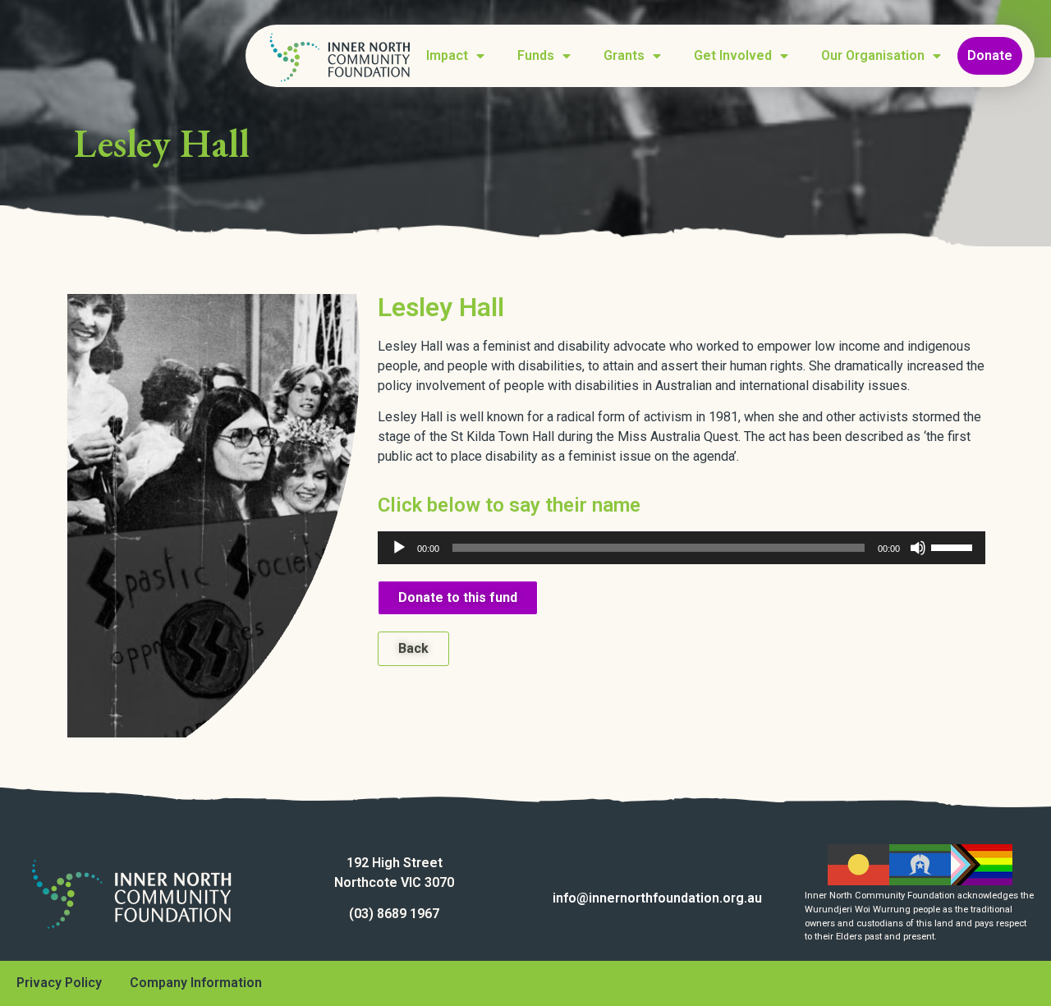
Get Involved (733, 55)
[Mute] (918, 548)
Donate (989, 55)
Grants (624, 55)
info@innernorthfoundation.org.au (657, 898)
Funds (535, 55)
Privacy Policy (59, 982)
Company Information (196, 982)
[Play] (399, 548)
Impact (447, 55)
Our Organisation (873, 55)
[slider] (954, 546)
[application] (681, 547)
